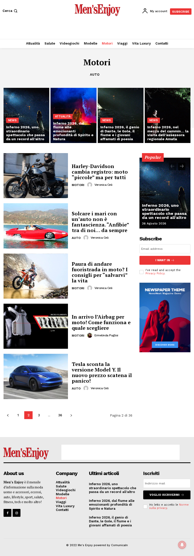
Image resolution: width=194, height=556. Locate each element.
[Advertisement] (97, 29)
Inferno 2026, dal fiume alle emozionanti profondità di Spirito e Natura (111, 504)
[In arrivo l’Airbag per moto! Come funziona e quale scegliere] (36, 326)
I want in (162, 260)
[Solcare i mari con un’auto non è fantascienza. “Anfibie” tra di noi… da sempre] (36, 225)
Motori (78, 185)
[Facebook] (7, 513)
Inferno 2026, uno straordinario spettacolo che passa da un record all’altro (164, 211)
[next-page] (71, 415)
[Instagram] (16, 513)
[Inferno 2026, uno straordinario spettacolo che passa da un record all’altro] (26, 115)
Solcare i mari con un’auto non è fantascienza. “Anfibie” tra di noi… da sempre (100, 222)
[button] (10, 11)
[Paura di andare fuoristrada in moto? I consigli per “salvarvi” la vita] (36, 276)
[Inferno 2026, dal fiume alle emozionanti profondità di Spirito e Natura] (73, 115)
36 (60, 415)
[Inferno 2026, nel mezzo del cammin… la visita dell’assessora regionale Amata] (167, 115)
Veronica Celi (103, 185)
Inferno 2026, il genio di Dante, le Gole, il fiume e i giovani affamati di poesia (110, 521)
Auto (95, 74)
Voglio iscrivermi (165, 495)
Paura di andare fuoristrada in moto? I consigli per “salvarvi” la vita (100, 272)
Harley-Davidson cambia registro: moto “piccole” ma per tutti (100, 172)
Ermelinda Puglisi (106, 335)
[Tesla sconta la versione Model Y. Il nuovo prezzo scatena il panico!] (36, 376)
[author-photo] (90, 184)
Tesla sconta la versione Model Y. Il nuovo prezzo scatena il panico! (102, 372)
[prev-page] (8, 415)
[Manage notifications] (182, 545)
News (12, 120)
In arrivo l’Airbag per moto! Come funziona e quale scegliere (101, 322)
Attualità (62, 116)
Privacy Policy (155, 273)
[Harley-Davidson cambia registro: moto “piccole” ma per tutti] (36, 175)
